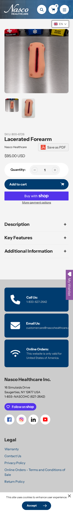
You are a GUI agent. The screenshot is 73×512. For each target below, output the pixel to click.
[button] (60, 24)
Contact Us (12, 456)
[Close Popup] (69, 495)
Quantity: (18, 170)
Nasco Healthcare (15, 147)
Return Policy (14, 482)
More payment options (36, 202)
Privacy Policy (14, 463)
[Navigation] (64, 9)
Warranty (11, 449)
